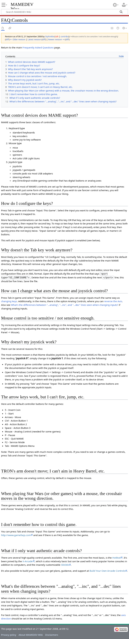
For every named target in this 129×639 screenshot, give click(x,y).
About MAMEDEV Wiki (31, 634)
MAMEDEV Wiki (22, 6)
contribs (64, 36)
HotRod (116, 557)
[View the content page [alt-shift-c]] (3, 28)
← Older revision (17, 39)
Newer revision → (56, 39)
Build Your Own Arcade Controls (107, 570)
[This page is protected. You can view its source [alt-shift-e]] (112, 28)
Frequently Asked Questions (38, 47)
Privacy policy (8, 634)
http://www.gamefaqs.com (16, 535)
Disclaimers (51, 634)
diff (7, 39)
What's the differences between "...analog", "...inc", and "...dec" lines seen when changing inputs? (64, 304)
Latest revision (34, 39)
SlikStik (65, 564)
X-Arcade (27, 561)
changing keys (9, 301)
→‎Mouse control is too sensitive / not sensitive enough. (93, 36)
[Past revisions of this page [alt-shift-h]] (118, 28)
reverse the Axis (113, 301)
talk (57, 36)
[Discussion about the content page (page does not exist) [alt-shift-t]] (10, 28)
